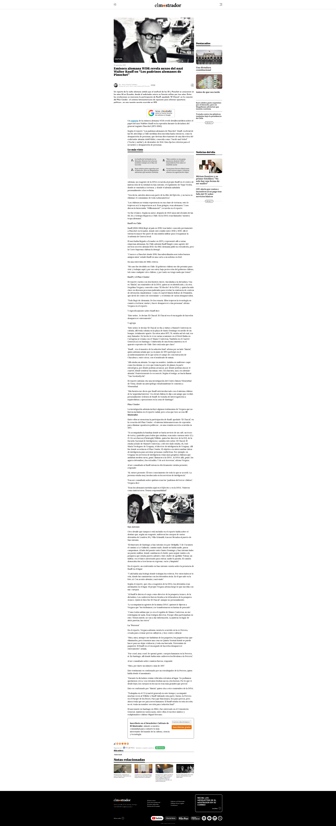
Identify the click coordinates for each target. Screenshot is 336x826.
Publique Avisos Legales (177, 803)
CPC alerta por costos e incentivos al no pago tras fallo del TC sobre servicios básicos (209, 193)
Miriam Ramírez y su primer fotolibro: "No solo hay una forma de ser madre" (207, 180)
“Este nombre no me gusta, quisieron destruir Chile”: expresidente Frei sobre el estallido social (176, 162)
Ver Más (152, 85)
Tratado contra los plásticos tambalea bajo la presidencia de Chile (209, 116)
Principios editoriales (153, 804)
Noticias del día (205, 152)
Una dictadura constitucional (203, 68)
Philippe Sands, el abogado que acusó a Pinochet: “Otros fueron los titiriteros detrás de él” (122, 776)
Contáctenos (174, 805)
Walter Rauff (118, 754)
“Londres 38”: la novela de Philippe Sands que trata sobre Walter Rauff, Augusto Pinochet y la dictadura (143, 776)
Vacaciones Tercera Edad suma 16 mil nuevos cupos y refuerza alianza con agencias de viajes (177, 170)
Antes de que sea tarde (208, 92)
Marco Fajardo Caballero (129, 84)
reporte (134, 120)
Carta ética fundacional (153, 802)
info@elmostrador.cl (127, 806)
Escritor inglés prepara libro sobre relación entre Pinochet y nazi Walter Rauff (184, 776)
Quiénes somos (151, 800)
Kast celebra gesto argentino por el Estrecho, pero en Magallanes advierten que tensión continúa (147, 170)
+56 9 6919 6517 (118, 806)
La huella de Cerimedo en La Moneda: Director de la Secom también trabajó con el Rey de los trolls (146, 162)
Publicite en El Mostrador (178, 801)
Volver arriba (117, 818)
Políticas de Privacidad (153, 806)
